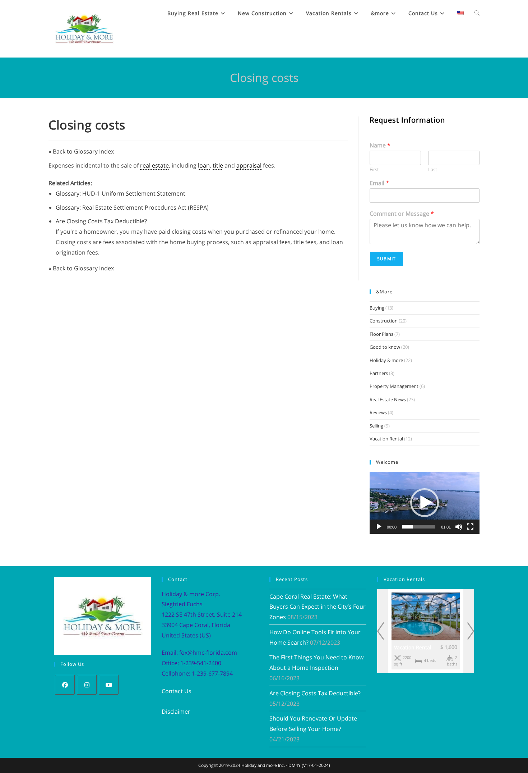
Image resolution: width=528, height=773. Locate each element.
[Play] (379, 526)
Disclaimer (176, 711)
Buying (377, 308)
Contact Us (176, 691)
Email (379, 183)
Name (380, 145)
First (374, 169)
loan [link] (204, 165)
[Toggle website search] (477, 13)
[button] (424, 502)
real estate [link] (154, 165)
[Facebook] (65, 685)
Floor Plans (381, 334)
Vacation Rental (386, 438)
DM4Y (294, 765)
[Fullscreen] (470, 526)
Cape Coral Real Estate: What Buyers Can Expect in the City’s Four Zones (317, 607)
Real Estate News (388, 399)
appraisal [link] (248, 165)
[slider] (418, 527)
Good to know (385, 347)
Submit (386, 259)
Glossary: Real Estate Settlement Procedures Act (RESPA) (132, 207)
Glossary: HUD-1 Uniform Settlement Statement (120, 193)
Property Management (394, 386)
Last (432, 169)
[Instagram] (87, 685)
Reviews (378, 412)
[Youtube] (109, 685)
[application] (425, 503)
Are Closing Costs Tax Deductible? (101, 221)
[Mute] (458, 526)
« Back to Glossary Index (81, 151)
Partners (379, 373)
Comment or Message (402, 214)
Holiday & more (386, 360)
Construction (384, 320)
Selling (376, 425)
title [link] (218, 165)
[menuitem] (460, 13)
